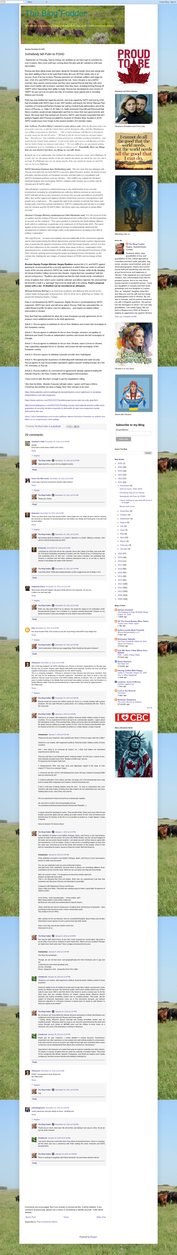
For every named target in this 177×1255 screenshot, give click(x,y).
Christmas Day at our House (132, 492)
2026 (120, 463)
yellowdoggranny (38, 1108)
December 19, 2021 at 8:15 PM (52, 513)
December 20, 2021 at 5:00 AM (66, 495)
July (122, 526)
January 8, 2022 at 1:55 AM (59, 855)
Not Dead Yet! (123, 664)
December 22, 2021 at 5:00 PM (66, 1124)
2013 (120, 580)
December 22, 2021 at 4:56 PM (66, 1090)
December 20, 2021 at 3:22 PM (47, 628)
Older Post (101, 1217)
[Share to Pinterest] (78, 426)
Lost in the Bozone (127, 691)
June (122, 530)
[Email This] (67, 426)
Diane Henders (125, 661)
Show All (149, 708)
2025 (120, 467)
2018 (120, 561)
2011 (120, 587)
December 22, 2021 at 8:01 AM (52, 663)
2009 (120, 595)
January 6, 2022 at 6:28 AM (65, 714)
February (124, 545)
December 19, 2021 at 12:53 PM (67, 461)
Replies (37, 456)
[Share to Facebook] (75, 426)
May (122, 534)
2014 (120, 576)
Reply (34, 451)
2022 (120, 478)
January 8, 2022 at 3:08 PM (65, 936)
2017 (120, 565)
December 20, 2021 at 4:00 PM (66, 645)
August (123, 522)
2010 (120, 591)
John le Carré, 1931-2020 (131, 489)
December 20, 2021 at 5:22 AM (66, 534)
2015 (120, 572)
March (123, 541)
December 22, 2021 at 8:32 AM (52, 1071)
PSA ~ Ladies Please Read (129, 655)
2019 (120, 557)
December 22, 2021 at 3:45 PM (57, 1108)
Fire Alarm (122, 693)
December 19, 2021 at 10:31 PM (58, 587)
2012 (120, 584)
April (122, 537)
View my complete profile (126, 316)
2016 (120, 569)
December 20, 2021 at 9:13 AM (58, 548)
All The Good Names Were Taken (133, 621)
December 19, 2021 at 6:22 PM (61, 479)
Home (66, 1217)
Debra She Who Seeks (40, 479)
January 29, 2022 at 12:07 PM (59, 1034)
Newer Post (31, 1217)
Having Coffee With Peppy (130, 670)
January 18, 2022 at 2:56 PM (66, 1154)
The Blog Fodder (55, 13)
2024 (120, 471)
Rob (33, 628)
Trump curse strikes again (128, 623)
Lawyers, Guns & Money (129, 682)
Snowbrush (42, 977)
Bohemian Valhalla (126, 639)
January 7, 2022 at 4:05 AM (59, 735)
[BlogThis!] (70, 426)
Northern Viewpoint (127, 700)
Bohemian (36, 513)
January (124, 549)
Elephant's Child (38, 442)
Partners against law (126, 684)
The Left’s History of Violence (129, 702)
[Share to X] (72, 426)
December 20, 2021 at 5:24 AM (66, 606)
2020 (120, 553)
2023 (120, 475)
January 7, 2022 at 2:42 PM (65, 832)
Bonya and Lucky (127, 506)
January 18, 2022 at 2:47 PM (66, 1012)
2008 (120, 599)
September (125, 519)
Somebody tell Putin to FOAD (132, 496)
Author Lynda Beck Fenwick (131, 630)
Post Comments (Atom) (47, 1222)
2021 (120, 482)
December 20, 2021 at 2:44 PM (66, 569)
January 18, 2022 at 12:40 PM (59, 977)
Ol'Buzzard (36, 663)
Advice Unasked (125, 610)
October (124, 515)
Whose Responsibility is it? (128, 632)
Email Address (122, 430)
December (125, 485)
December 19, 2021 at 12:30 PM (57, 442)
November (125, 511)
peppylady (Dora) (38, 587)
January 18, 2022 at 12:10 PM (59, 1138)
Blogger (93, 1237)
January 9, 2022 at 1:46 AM (59, 952)
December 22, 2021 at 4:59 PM (66, 698)
